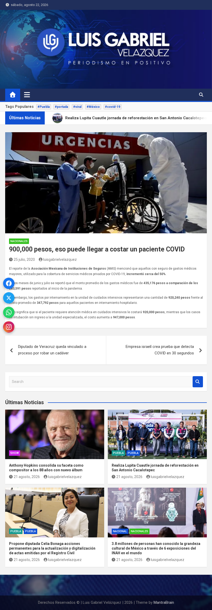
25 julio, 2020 (24, 259)
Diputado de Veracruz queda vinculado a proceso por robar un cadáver (52, 350)
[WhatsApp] (8, 312)
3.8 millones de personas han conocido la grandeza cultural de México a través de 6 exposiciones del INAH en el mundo (156, 548)
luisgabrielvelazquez (60, 259)
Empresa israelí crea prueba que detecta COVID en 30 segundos (160, 350)
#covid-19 (112, 107)
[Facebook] (8, 283)
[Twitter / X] (8, 298)
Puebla (118, 453)
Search (198, 381)
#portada (61, 107)
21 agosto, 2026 (27, 477)
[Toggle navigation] (27, 95)
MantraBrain (164, 602)
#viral (77, 107)
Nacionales (19, 241)
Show (14, 453)
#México (93, 107)
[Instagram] (8, 327)
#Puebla (43, 107)
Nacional (120, 531)
